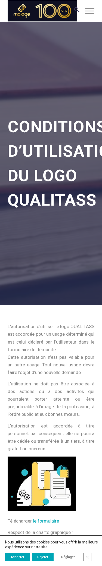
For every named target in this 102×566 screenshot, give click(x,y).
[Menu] (86, 11)
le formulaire (46, 521)
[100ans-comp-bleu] (42, 11)
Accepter (17, 557)
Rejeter (42, 557)
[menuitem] (74, 11)
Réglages (68, 557)
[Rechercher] (74, 11)
